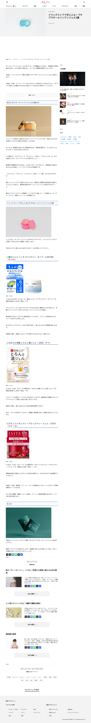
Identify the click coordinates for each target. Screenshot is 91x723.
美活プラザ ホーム (10, 701)
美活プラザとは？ (53, 709)
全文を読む (31, 594)
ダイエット (22, 677)
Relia (50, 716)
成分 (22, 680)
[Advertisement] (45, 47)
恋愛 (84, 6)
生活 (75, 6)
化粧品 (55, 677)
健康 (50, 677)
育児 (35, 6)
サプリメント (65, 6)
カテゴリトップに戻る (32, 690)
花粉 (41, 680)
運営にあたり (52, 712)
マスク (34, 677)
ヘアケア (44, 6)
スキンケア (25, 6)
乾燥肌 (45, 677)
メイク (54, 6)
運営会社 (70, 709)
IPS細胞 (8, 677)
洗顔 (27, 680)
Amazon (11, 296)
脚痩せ (36, 680)
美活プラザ (73, 719)
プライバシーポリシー (73, 712)
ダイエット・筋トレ (11, 6)
